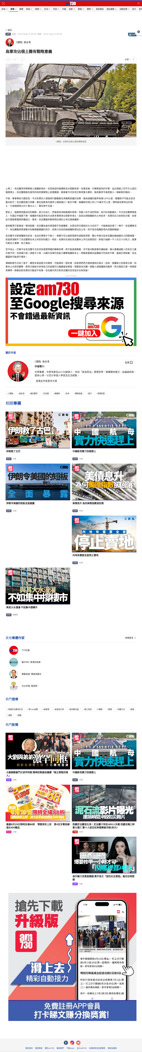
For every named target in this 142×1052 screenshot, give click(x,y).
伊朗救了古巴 (13, 451)
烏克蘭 (46, 393)
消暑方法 (121, 709)
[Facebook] (66, 1043)
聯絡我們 (60, 1048)
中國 (75, 832)
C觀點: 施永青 (42, 361)
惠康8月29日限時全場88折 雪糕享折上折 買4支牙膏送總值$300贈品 (38, 826)
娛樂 (9, 780)
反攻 (67, 393)
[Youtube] (78, 1043)
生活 (9, 832)
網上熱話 (88, 709)
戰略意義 (78, 393)
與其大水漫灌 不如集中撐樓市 (21, 607)
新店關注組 (74, 709)
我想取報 (38, 1048)
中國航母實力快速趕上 (84, 451)
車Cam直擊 (33, 709)
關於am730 (49, 1048)
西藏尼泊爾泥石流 (15, 709)
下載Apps (70, 1048)
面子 (90, 393)
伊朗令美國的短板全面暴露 (20, 503)
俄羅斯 (57, 393)
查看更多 (129, 637)
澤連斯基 (101, 393)
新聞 (8, 34)
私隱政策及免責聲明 (97, 1048)
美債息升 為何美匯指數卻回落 (88, 503)
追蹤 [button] (127, 362)
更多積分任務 (85, 1034)
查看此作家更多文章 (46, 381)
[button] (3, 3)
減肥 (10, 715)
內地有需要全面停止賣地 (85, 555)
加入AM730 (82, 1048)
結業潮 (46, 709)
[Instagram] (72, 1043)
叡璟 (110, 709)
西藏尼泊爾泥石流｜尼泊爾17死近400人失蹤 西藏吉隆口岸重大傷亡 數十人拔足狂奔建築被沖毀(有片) (104, 826)
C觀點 (10, 393)
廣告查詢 (29, 1048)
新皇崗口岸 (59, 709)
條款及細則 (112, 1048)
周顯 (19, 715)
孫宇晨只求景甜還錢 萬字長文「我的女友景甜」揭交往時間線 (103, 878)
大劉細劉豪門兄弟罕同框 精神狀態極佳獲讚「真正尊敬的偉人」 (37, 774)
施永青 (22, 393)
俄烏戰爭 (34, 393)
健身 (132, 709)
